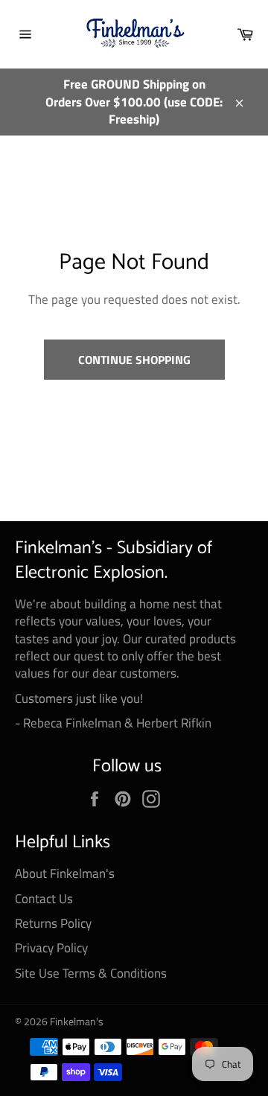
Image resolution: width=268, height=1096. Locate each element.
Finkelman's (76, 1021)
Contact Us (44, 898)
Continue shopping (134, 360)
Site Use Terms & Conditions (91, 973)
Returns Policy (53, 923)
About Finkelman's (65, 873)
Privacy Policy (51, 948)
